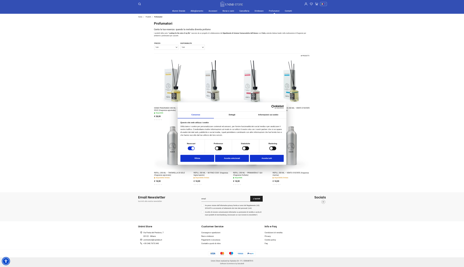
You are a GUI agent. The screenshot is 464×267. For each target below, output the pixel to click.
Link (249, 208)
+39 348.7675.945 (151, 243)
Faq (266, 243)
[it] (323, 4)
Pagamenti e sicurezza (210, 240)
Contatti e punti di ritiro (211, 243)
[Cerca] (139, 4)
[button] (166, 47)
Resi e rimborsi (207, 236)
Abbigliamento (197, 11)
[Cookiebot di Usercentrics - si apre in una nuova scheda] (273, 107)
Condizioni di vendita (273, 232)
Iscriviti (257, 199)
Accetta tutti (267, 158)
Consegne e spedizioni (210, 232)
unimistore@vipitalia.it (152, 240)
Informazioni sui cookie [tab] (268, 115)
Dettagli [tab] (232, 115)
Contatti (288, 11)
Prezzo (157, 43)
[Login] (305, 4)
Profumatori (274, 11)
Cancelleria (244, 11)
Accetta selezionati (232, 158)
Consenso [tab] (195, 115)
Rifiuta (197, 158)
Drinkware (259, 11)
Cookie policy (270, 240)
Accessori (213, 11)
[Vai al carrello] (316, 4)
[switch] (218, 148)
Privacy (268, 236)
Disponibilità (186, 43)
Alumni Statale (178, 11)
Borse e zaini (228, 11)
